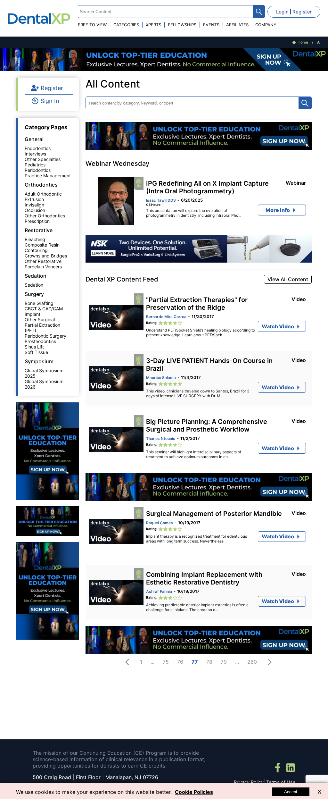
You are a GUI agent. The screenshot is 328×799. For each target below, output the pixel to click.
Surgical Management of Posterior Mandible (214, 513)
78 (209, 662)
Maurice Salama (161, 377)
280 (252, 662)
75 (166, 662)
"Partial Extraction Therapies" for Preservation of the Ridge (197, 303)
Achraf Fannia (159, 591)
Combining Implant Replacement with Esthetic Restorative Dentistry (204, 578)
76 (180, 662)
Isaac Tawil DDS (161, 200)
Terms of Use (280, 782)
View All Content (287, 279)
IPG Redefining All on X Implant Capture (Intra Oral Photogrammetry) (207, 187)
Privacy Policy (249, 782)
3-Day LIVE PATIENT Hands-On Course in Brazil (209, 364)
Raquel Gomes (159, 522)
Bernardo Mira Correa (166, 316)
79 (224, 662)
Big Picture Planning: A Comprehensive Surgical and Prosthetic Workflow (206, 425)
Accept (290, 791)
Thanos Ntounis (160, 438)
